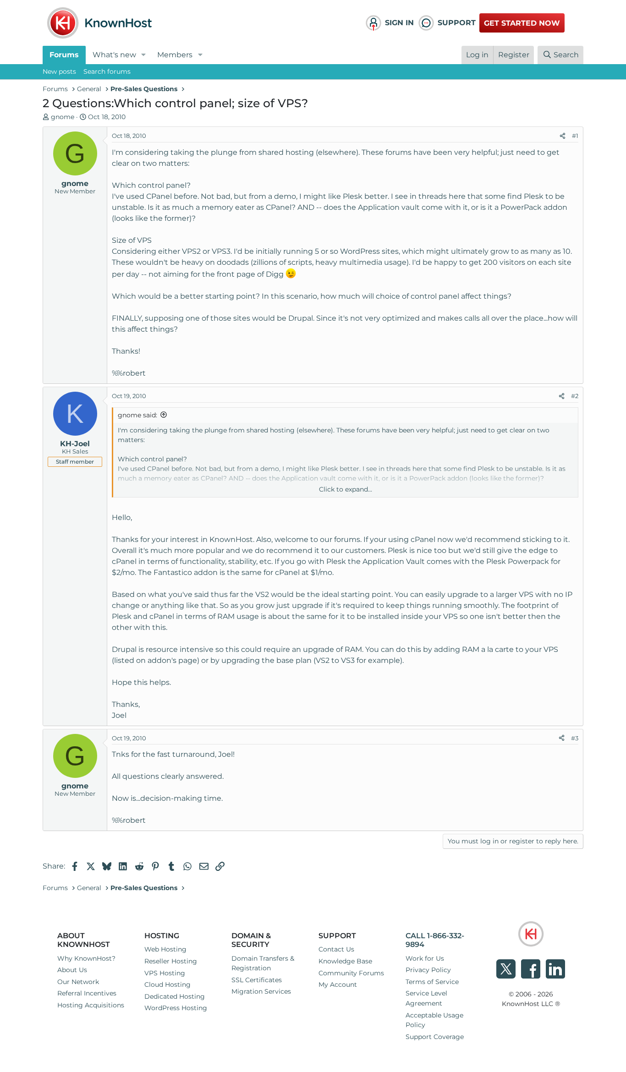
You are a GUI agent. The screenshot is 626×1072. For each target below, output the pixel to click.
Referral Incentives (86, 993)
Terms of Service (432, 982)
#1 (575, 135)
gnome (62, 117)
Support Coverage (435, 1037)
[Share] (562, 136)
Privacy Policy (428, 970)
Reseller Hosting (170, 961)
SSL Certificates (256, 980)
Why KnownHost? (86, 958)
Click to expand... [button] (345, 489)
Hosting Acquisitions (90, 1005)
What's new (114, 54)
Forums (64, 54)
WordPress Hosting (175, 1008)
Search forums (107, 71)
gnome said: (137, 415)
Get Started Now (522, 23)
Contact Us (336, 949)
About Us (72, 970)
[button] (143, 55)
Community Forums (351, 973)
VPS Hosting (164, 973)
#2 (574, 395)
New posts (59, 71)
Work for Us (425, 958)
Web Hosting (165, 949)
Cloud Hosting (167, 984)
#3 (574, 738)
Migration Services (261, 991)
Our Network (78, 982)
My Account (337, 984)
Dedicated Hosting (174, 996)
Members (174, 54)
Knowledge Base (345, 961)
